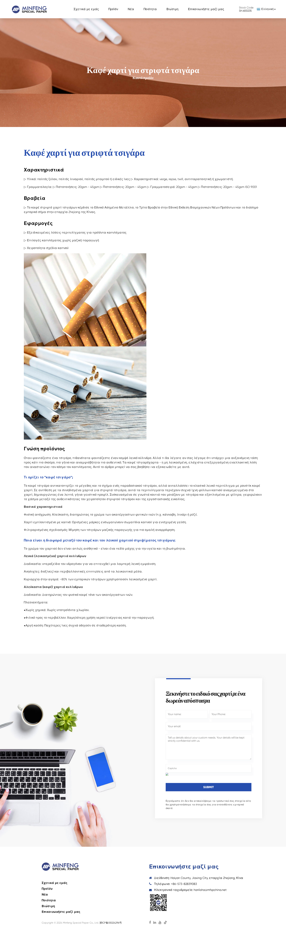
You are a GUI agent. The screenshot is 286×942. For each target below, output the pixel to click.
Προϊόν (113, 9)
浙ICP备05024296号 (110, 922)
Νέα (131, 9)
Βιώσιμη (172, 9)
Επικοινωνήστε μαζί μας (206, 9)
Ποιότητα (150, 9)
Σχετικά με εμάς (86, 9)
